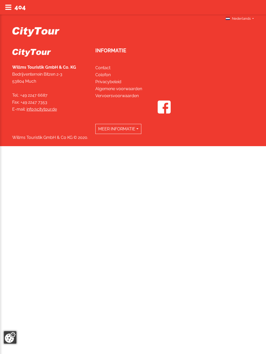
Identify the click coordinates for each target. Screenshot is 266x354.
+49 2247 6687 (34, 95)
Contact (102, 67)
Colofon (103, 74)
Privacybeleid (108, 81)
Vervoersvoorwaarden (117, 95)
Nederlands (241, 18)
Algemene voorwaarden (118, 88)
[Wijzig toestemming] (10, 337)
